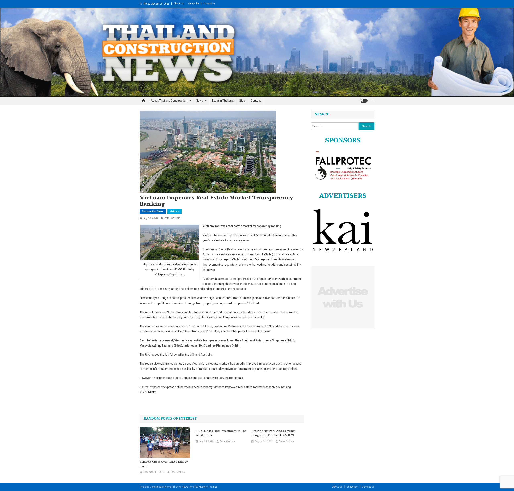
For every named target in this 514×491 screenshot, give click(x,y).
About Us (179, 3)
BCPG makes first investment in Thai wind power (221, 433)
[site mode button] (364, 101)
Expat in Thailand (223, 100)
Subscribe (193, 3)
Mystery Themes (208, 486)
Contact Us (209, 3)
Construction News (152, 211)
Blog (242, 100)
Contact (256, 100)
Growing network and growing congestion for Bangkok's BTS (273, 433)
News (199, 100)
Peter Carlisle (172, 218)
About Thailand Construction (169, 100)
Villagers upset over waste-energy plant (164, 464)
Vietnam (174, 211)
